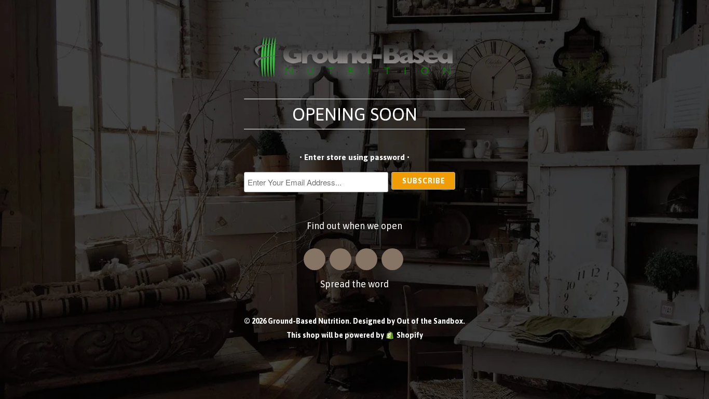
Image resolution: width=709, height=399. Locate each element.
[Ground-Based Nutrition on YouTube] (392, 259)
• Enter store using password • (354, 157)
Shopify (410, 335)
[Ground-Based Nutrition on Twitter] (366, 259)
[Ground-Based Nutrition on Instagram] (314, 259)
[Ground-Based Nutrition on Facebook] (340, 259)
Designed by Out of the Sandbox (408, 321)
